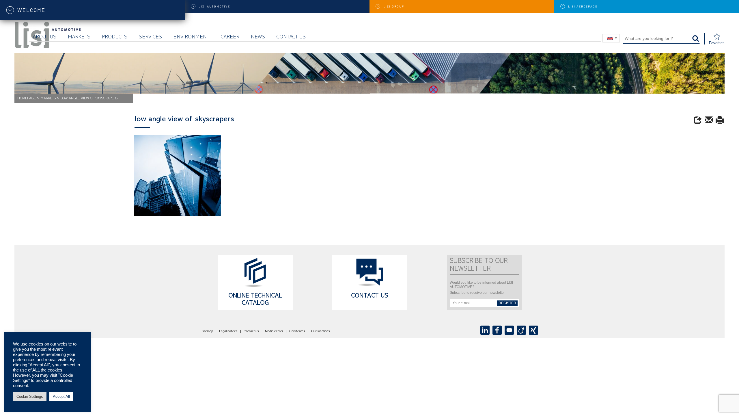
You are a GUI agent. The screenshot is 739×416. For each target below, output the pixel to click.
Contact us (291, 37)
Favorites (717, 43)
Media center (274, 331)
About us (44, 37)
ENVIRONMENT (191, 37)
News (258, 37)
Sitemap (207, 331)
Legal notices (228, 331)
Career (230, 37)
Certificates (297, 331)
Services (150, 37)
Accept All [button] (61, 396)
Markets (79, 37)
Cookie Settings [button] (29, 396)
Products (114, 37)
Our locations (320, 331)
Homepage (26, 99)
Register (507, 303)
